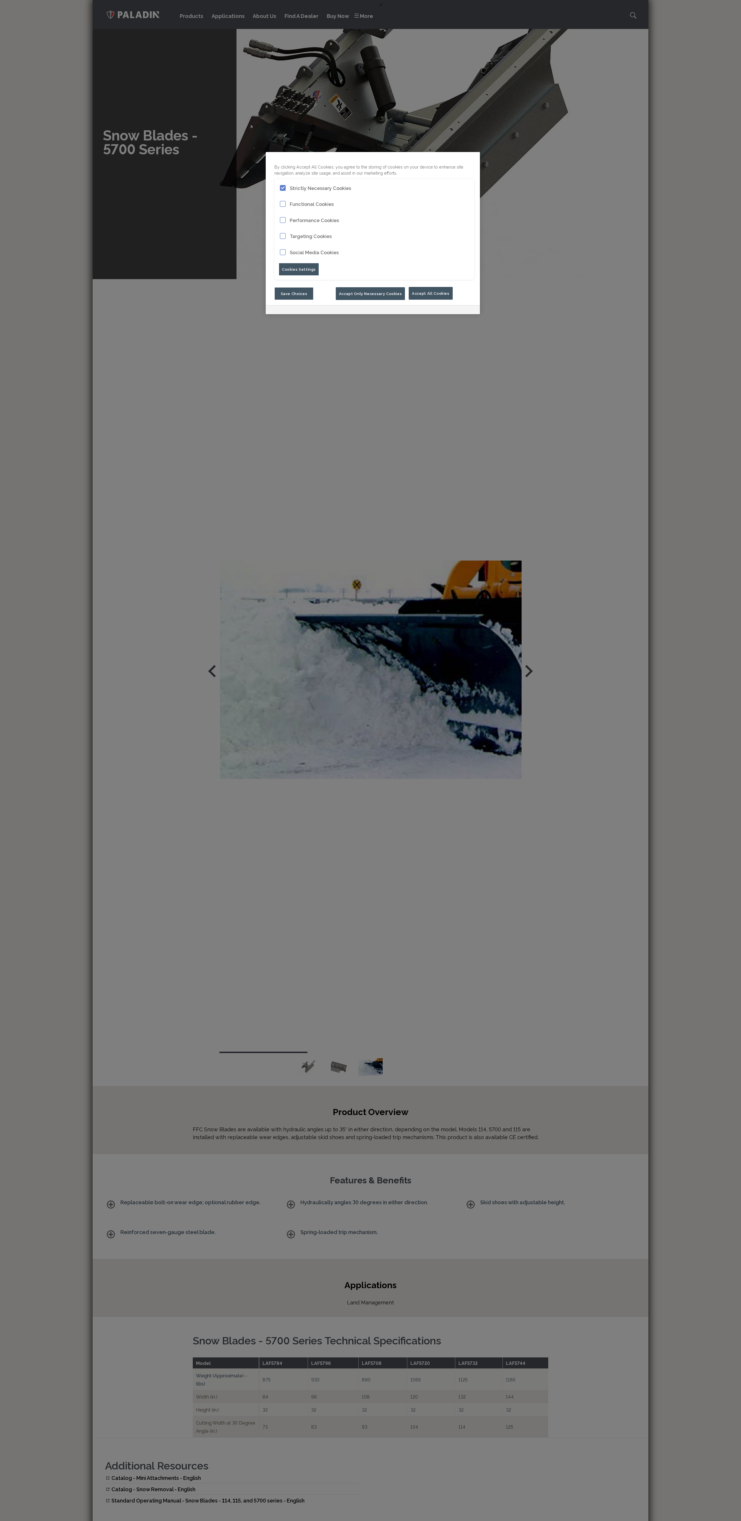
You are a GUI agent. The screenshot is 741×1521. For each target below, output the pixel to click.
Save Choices (294, 293)
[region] (373, 233)
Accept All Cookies (431, 293)
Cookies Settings (299, 269)
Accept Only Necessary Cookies (370, 293)
